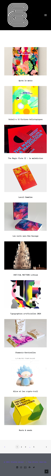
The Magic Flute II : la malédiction (25, 158)
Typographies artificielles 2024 (25, 314)
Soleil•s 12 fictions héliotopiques (26, 119)
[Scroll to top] (46, 471)
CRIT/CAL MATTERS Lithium (25, 275)
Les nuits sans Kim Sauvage (25, 236)
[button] (45, 15)
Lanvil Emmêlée (25, 197)
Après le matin (25, 80)
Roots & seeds (25, 430)
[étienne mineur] (25, 15)
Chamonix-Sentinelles (25, 352)
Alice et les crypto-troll (25, 391)
